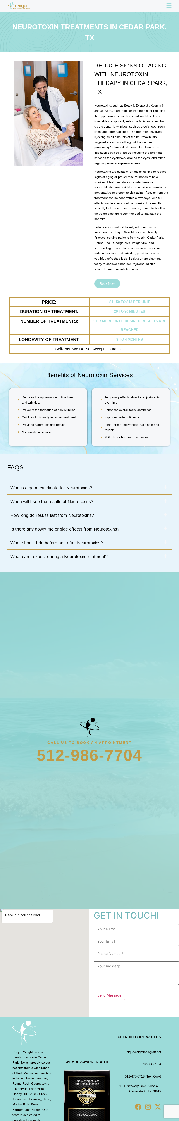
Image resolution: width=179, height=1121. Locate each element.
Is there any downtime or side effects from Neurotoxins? (64, 529)
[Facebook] (138, 1107)
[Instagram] (148, 1107)
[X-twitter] (158, 1107)
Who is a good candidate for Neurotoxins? (51, 487)
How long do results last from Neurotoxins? (52, 515)
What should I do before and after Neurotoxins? (56, 542)
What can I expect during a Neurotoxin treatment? (59, 556)
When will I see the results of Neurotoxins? (51, 501)
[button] (89, 488)
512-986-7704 (89, 755)
